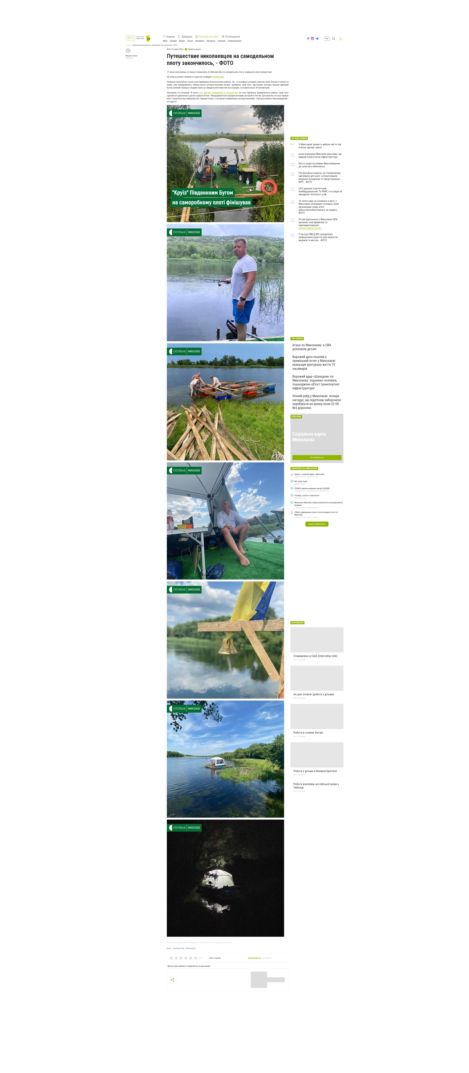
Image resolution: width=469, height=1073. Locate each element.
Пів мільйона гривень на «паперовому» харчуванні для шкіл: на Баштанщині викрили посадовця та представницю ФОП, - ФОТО (319, 177)
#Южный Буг (191, 948)
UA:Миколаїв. (218, 77)
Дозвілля (173, 41)
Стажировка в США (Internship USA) (315, 656)
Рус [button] (326, 38)
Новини (170, 36)
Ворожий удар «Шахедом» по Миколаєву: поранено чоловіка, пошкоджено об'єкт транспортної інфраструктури (315, 382)
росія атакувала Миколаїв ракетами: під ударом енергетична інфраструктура (320, 155)
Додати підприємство (316, 524)
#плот (169, 948)
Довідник (186, 36)
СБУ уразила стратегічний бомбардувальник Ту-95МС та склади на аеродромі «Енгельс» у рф (320, 191)
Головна (128, 45)
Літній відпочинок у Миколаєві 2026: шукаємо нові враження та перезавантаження (318, 222)
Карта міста (211, 41)
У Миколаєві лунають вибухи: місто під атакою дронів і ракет (319, 146)
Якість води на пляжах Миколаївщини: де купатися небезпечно (319, 165)
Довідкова (221, 41)
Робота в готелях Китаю (308, 732)
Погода (190, 41)
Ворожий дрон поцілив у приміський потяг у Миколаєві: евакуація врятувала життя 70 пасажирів (314, 363)
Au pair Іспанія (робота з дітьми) (313, 694)
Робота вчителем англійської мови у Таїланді (316, 785)
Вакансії (182, 41)
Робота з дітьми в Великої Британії (315, 771)
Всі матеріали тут (317, 457)
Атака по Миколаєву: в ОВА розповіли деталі (311, 347)
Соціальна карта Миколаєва (309, 436)
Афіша (165, 41)
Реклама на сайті (209, 36)
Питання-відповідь (234, 41)
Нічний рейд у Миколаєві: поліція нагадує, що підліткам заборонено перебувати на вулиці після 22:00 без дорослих (316, 402)
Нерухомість (199, 41)
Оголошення (232, 36)
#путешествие (178, 948)
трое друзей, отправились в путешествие (218, 92)
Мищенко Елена (131, 56)
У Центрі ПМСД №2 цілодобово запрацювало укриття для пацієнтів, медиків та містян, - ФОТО (318, 237)
